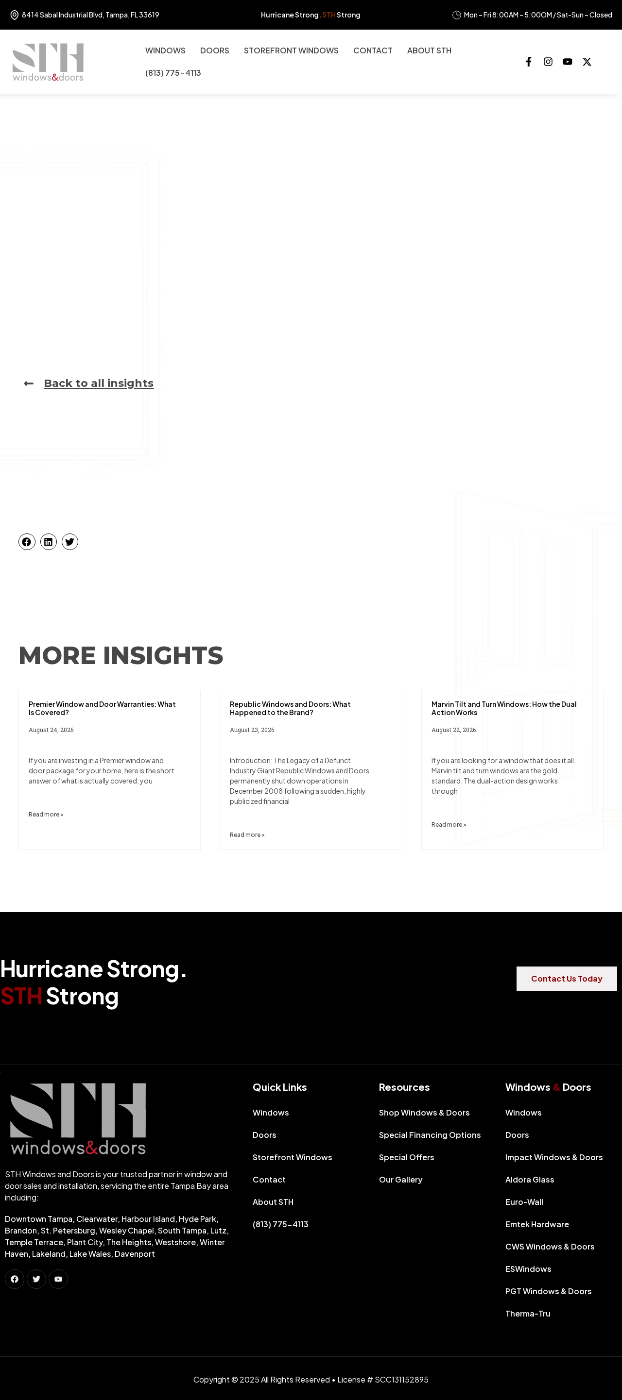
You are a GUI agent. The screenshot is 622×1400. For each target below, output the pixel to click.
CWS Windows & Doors (550, 1246)
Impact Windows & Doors (554, 1157)
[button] (26, 541)
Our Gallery (401, 1179)
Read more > (46, 814)
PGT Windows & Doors (548, 1291)
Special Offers (406, 1157)
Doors (214, 50)
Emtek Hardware (537, 1224)
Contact (373, 50)
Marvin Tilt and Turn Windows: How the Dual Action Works (504, 708)
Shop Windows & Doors (424, 1112)
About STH (429, 50)
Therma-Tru (528, 1313)
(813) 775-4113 (173, 72)
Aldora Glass (529, 1179)
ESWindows (528, 1269)
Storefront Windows (291, 50)
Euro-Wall (524, 1202)
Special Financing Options (430, 1135)
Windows (165, 50)
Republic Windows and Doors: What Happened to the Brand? (290, 708)
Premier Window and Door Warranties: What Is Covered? (102, 708)
